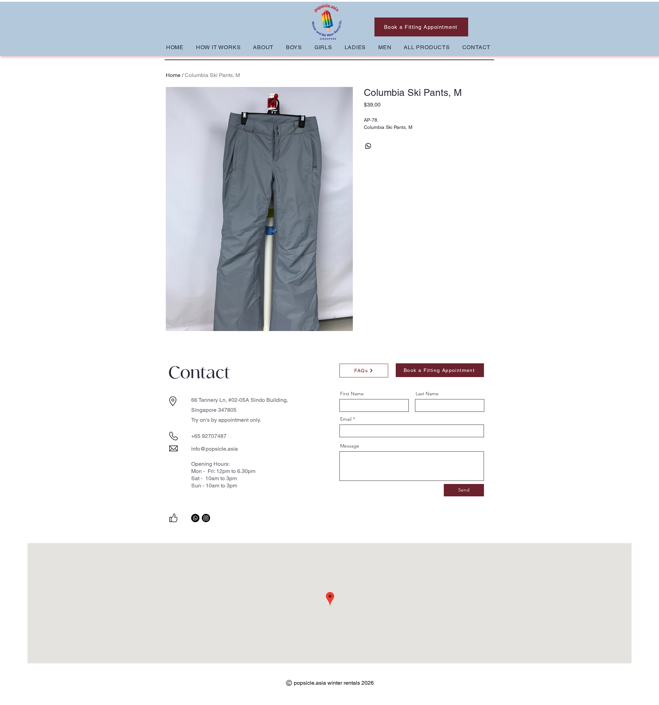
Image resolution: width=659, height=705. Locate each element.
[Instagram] (206, 518)
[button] (294, 47)
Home (173, 75)
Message (349, 445)
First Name (352, 393)
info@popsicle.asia (214, 448)
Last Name (427, 393)
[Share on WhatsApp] (368, 146)
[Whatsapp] (195, 518)
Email (345, 419)
